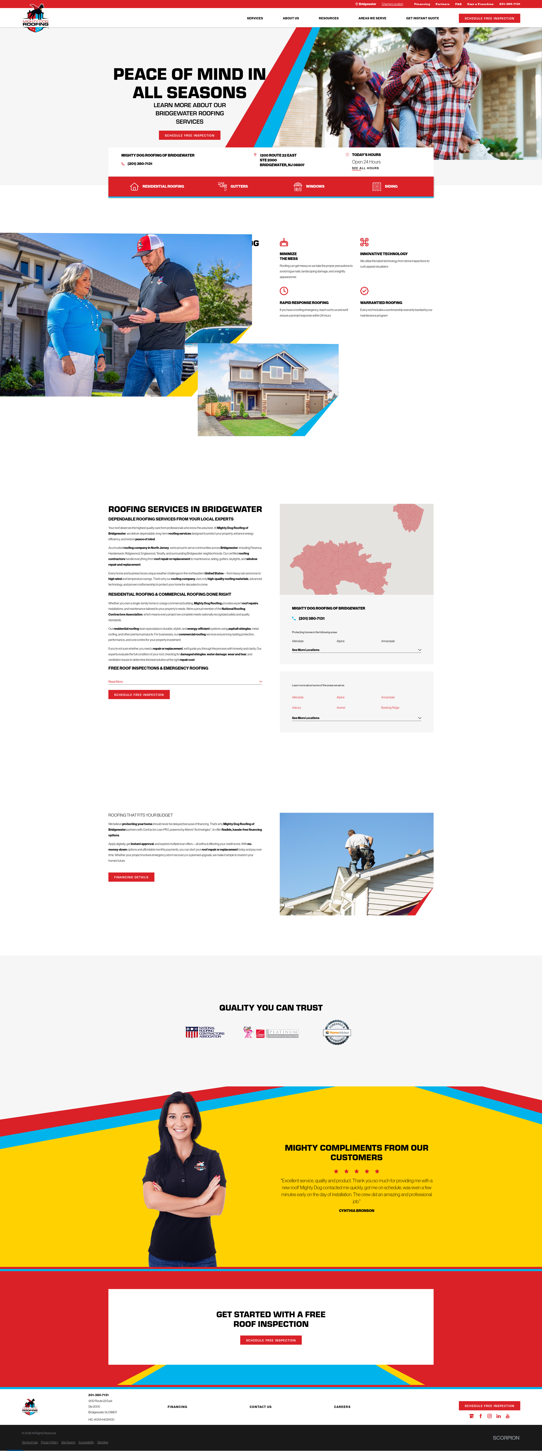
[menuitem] (255, 18)
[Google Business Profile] (471, 1416)
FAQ (458, 4)
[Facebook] (480, 1416)
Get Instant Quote (422, 18)
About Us (291, 18)
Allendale (298, 697)
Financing (422, 4)
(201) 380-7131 (140, 164)
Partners (443, 4)
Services (255, 18)
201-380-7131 (509, 4)
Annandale (388, 697)
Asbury (296, 708)
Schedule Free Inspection (489, 18)
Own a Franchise (480, 4)
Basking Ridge (390, 708)
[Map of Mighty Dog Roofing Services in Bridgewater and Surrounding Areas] (357, 549)
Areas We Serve (373, 18)
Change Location (392, 4)
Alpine (341, 697)
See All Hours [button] (365, 168)
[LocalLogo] (35, 18)
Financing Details (131, 877)
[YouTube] (507, 1416)
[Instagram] (489, 1416)
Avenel (341, 708)
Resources (329, 18)
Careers (342, 1407)
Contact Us (261, 1407)
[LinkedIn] (498, 1416)
